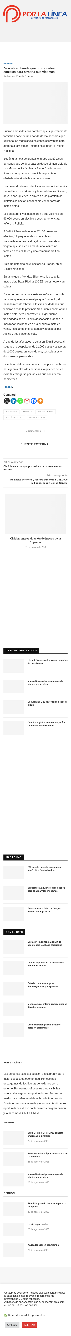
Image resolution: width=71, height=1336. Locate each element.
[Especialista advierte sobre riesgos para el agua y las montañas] (13, 893)
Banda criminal (45, 412)
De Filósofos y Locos (21, 650)
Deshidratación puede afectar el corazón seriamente (44, 1026)
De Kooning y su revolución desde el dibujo (47, 703)
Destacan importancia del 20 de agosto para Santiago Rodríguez (45, 943)
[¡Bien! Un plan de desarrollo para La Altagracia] (13, 1209)
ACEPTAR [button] (29, 1325)
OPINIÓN (9, 1193)
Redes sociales (37, 417)
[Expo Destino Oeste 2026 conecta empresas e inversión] (13, 1138)
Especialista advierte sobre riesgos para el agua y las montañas (46, 889)
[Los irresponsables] (13, 1229)
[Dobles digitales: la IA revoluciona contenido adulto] (13, 968)
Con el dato (14, 932)
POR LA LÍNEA (12, 1062)
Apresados (11, 412)
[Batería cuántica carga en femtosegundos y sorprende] (13, 988)
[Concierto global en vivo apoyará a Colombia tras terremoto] (13, 728)
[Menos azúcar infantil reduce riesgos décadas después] (13, 1009)
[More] (40, 401)
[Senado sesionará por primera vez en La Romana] (13, 1159)
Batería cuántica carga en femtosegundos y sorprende (43, 985)
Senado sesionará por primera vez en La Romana (48, 1155)
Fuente (7, 386)
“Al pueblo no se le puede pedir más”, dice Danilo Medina (45, 868)
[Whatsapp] (20, 401)
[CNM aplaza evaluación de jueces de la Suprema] (35, 514)
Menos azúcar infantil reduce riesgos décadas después (47, 1005)
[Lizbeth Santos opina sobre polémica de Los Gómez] (13, 666)
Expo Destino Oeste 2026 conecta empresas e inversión (45, 1134)
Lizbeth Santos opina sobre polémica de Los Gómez (48, 662)
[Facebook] (34, 401)
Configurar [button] (12, 1325)
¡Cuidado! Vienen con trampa (43, 1245)
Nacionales (8, 63)
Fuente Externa (24, 76)
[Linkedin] (14, 401)
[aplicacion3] (35, 566)
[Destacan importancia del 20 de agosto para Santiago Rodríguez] (13, 947)
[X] (7, 401)
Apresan (27, 412)
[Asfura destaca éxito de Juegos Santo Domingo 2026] (13, 914)
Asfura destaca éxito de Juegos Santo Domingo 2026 (44, 910)
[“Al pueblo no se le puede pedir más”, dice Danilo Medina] (13, 872)
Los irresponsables (38, 1224)
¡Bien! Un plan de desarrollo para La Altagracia (47, 1205)
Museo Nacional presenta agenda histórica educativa (45, 682)
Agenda (9, 1122)
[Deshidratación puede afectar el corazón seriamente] (13, 1030)
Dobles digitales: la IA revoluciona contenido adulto (46, 964)
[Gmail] (27, 401)
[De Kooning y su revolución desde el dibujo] (13, 707)
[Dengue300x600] (35, 744)
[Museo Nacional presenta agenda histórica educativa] (13, 686)
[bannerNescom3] (35, 29)
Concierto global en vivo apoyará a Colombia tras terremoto (46, 724)
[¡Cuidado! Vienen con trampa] (13, 1250)
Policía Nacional (14, 417)
